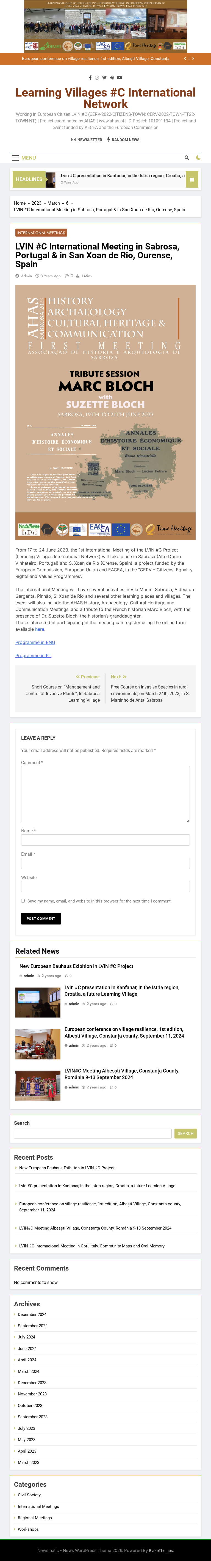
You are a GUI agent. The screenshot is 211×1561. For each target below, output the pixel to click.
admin (26, 276)
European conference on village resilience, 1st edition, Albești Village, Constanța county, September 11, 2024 (96, 59)
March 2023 (28, 1462)
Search (22, 1123)
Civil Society (29, 1495)
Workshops (28, 1529)
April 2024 (27, 1359)
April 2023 (27, 1451)
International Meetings (41, 232)
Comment (32, 762)
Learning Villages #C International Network (105, 98)
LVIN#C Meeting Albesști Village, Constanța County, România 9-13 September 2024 (95, 1228)
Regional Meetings (35, 1517)
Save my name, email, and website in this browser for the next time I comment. (99, 901)
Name (28, 830)
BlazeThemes (161, 1550)
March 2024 (28, 1371)
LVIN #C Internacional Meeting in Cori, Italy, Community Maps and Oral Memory (92, 1246)
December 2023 (32, 1382)
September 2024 (33, 1325)
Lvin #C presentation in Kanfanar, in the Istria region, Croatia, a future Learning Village (97, 1185)
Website (29, 877)
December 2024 (32, 1314)
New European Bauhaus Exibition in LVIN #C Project (76, 966)
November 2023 (32, 1394)
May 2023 (26, 1439)
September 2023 (33, 1416)
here (39, 629)
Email (28, 854)
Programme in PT (33, 655)
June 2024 (27, 1348)
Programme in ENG (35, 642)
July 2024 (26, 1337)
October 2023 (30, 1405)
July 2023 (26, 1428)
